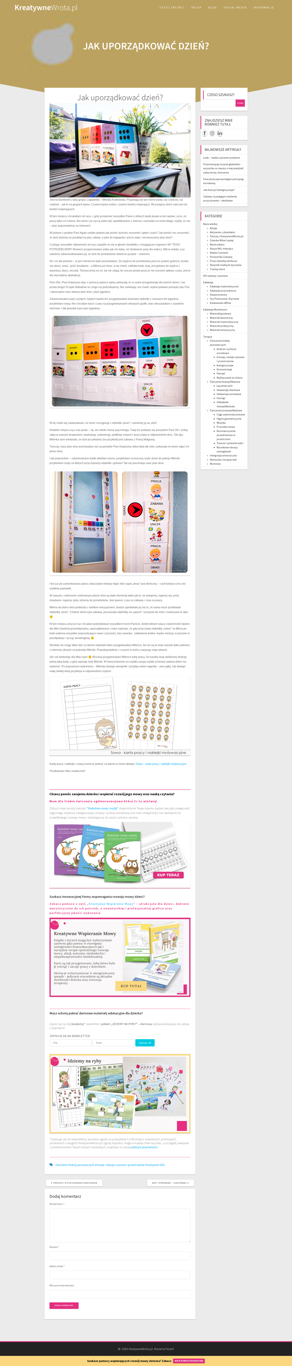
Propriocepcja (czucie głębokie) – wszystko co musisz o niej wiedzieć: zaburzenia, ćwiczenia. (223, 168)
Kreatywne (46, 7)
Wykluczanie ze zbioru (229, 377)
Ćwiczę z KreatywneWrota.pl (227, 236)
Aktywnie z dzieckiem (222, 232)
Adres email (57, 1266)
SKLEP (196, 7)
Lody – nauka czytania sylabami (221, 157)
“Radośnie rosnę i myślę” (102, 808)
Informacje (263, 7)
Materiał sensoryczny (222, 330)
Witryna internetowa (62, 1285)
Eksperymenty (218, 294)
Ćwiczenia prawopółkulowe (226, 410)
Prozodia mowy (226, 426)
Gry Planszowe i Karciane (224, 298)
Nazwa (54, 1247)
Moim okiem (217, 244)
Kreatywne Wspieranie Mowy (111, 904)
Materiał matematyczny (224, 321)
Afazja (213, 228)
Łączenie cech (225, 385)
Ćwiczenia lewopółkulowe (225, 381)
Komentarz (57, 1204)
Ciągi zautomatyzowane (231, 414)
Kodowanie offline (220, 303)
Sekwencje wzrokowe (229, 394)
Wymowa (215, 463)
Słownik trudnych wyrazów (225, 265)
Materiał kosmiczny (221, 317)
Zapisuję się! (145, 1043)
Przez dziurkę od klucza (223, 261)
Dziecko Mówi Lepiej (221, 240)
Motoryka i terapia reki (223, 459)
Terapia (207, 336)
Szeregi (221, 398)
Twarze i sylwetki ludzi (230, 443)
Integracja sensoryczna (223, 455)
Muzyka (221, 422)
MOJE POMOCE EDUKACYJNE (189, 1360)
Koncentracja (224, 369)
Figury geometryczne (229, 418)
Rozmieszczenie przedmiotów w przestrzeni (226, 435)
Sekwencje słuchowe (228, 390)
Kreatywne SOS (155, 1165)
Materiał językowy (220, 313)
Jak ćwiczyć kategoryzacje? (219, 190)
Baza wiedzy (210, 224)
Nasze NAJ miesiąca (221, 248)
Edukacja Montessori (215, 309)
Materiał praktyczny (222, 325)
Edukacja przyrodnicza (223, 290)
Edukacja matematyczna (224, 286)
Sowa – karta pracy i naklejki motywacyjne (161, 763)
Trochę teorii (217, 269)
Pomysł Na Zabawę (221, 256)
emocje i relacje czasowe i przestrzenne (119, 1165)
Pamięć (221, 373)
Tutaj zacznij (172, 7)
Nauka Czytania (219, 252)
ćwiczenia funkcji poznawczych (74, 1165)
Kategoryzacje (225, 365)
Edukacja (208, 282)
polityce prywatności (144, 1147)
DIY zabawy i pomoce (215, 275)
